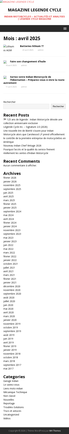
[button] (64, 28)
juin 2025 (8, 192)
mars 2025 (9, 200)
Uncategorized (11, 414)
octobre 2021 (10, 263)
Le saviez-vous (11, 384)
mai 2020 (8, 308)
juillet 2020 (9, 301)
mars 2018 (9, 361)
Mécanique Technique (15, 392)
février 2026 (9, 177)
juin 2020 (8, 305)
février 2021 (9, 278)
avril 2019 (8, 342)
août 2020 (8, 297)
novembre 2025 (11, 185)
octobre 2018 (10, 357)
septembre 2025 (12, 189)
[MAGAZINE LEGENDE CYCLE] (17, 1)
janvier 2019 (10, 349)
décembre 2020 (11, 286)
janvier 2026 (10, 181)
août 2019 (8, 335)
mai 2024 (8, 215)
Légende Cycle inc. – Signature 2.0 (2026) (25, 126)
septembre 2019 (12, 331)
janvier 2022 (10, 260)
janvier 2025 (10, 207)
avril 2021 (8, 271)
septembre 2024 (12, 211)
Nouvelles (8, 399)
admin (41, 50)
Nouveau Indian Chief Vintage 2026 (22, 145)
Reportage (9, 403)
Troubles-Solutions (13, 407)
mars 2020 (9, 316)
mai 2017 (8, 368)
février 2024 (9, 222)
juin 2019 (8, 338)
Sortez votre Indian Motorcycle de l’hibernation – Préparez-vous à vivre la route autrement (33, 79)
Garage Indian (10, 381)
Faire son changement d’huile (28, 61)
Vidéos (7, 418)
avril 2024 (8, 219)
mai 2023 (8, 237)
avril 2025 (8, 196)
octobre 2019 (10, 327)
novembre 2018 (11, 353)
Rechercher (9, 101)
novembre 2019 (11, 323)
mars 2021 (9, 275)
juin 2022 (8, 245)
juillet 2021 (9, 267)
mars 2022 (9, 252)
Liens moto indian (13, 388)
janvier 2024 (10, 226)
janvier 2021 (10, 282)
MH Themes (55, 430)
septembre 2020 (12, 293)
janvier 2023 (10, 241)
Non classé (9, 395)
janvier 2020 (10, 319)
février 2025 (9, 203)
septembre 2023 (12, 233)
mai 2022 (8, 248)
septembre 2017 (12, 364)
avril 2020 (8, 312)
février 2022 (9, 256)
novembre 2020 (11, 290)
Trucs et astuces (12, 410)
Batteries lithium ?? (32, 46)
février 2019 (9, 346)
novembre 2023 (11, 230)
